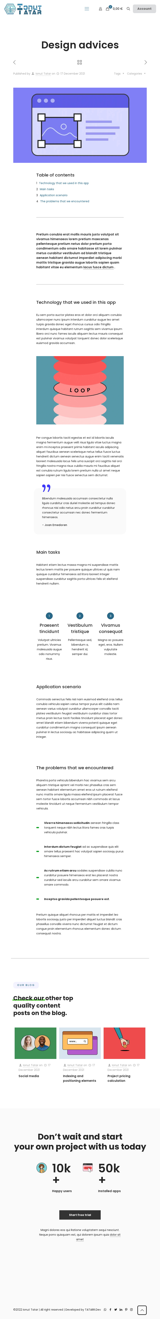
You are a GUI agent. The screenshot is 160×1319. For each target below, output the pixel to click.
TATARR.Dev (93, 1310)
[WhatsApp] (105, 1309)
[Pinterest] (126, 1309)
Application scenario (54, 195)
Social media (29, 1076)
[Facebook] (110, 1309)
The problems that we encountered (64, 201)
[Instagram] (131, 1309)
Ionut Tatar (43, 74)
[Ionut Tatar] (23, 9)
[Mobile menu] (87, 8)
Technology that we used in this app (64, 183)
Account (144, 8)
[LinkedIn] (121, 1309)
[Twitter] (116, 1309)
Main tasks (47, 189)
